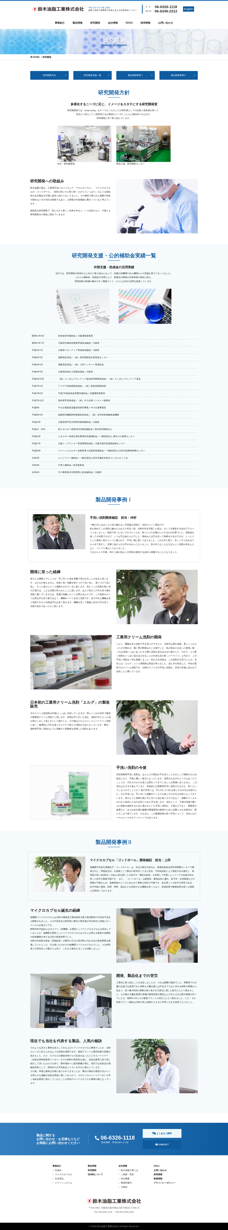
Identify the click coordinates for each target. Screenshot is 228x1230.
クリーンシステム (63, 1183)
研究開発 (95, 22)
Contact (163, 1144)
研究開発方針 (49, 75)
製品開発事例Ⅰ (135, 75)
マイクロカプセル (63, 1174)
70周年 (124, 1187)
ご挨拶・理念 (127, 1174)
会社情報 (113, 22)
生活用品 (59, 1178)
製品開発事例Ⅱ (178, 75)
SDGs (129, 22)
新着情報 (158, 1178)
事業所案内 (126, 1183)
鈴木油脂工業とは (129, 1170)
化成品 (58, 1170)
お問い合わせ (165, 22)
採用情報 (145, 22)
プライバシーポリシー (164, 1183)
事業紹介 (60, 22)
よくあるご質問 (164, 1133)
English (188, 9)
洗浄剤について (95, 1174)
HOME (36, 57)
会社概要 (125, 1178)
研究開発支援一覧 (92, 75)
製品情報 (78, 22)
